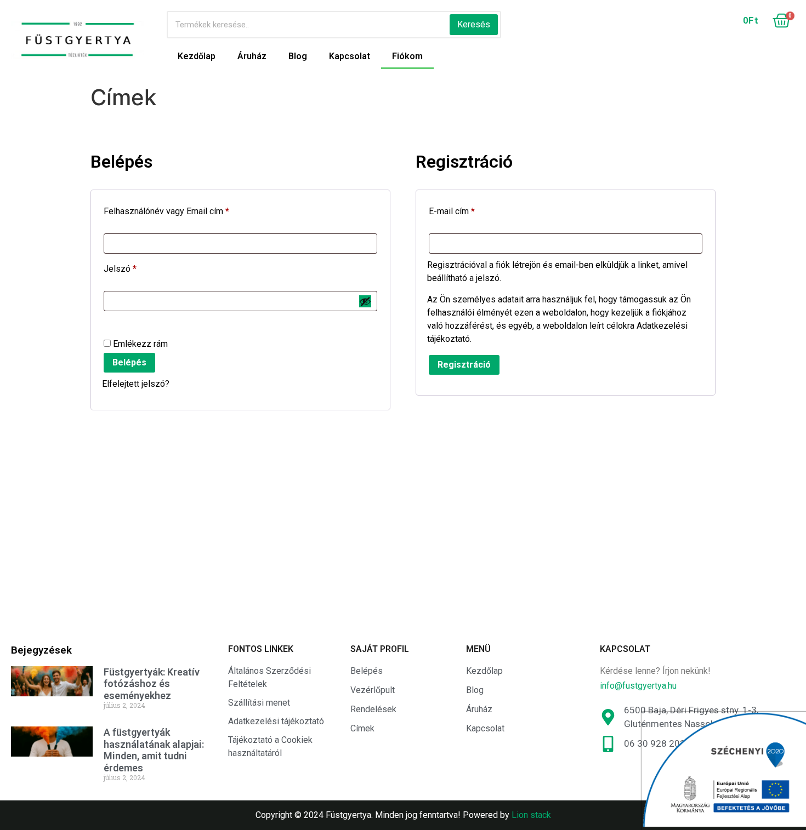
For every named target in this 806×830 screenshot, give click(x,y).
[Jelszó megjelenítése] (365, 301)
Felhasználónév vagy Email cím (184, 209)
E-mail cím (469, 209)
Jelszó (137, 267)
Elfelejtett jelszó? (135, 384)
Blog (297, 56)
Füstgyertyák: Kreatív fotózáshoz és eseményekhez (152, 683)
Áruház (251, 56)
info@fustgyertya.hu (638, 685)
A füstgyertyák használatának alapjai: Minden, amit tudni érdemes (154, 750)
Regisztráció (464, 364)
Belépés (129, 362)
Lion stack (531, 815)
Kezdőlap (196, 56)
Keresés (473, 24)
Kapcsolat (349, 56)
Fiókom (407, 56)
